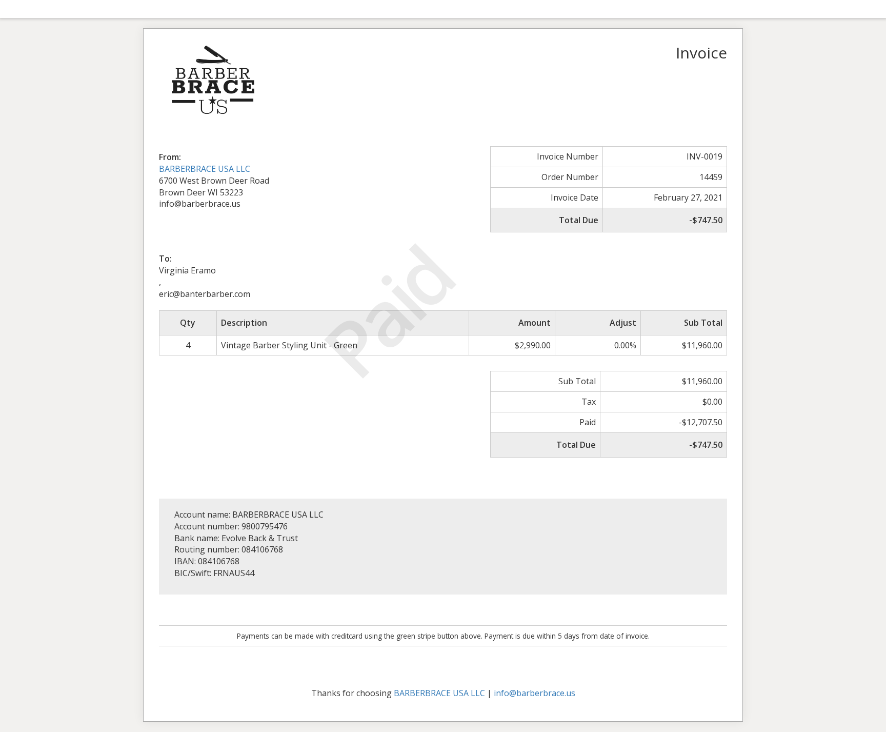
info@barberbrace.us (534, 693)
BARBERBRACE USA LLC (204, 168)
